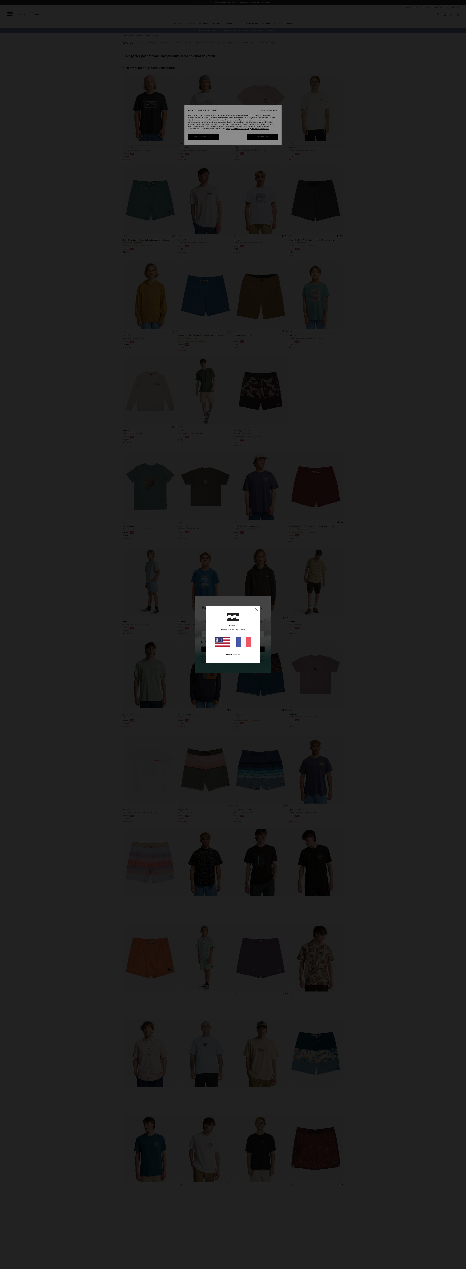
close (256, 609)
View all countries (233, 655)
